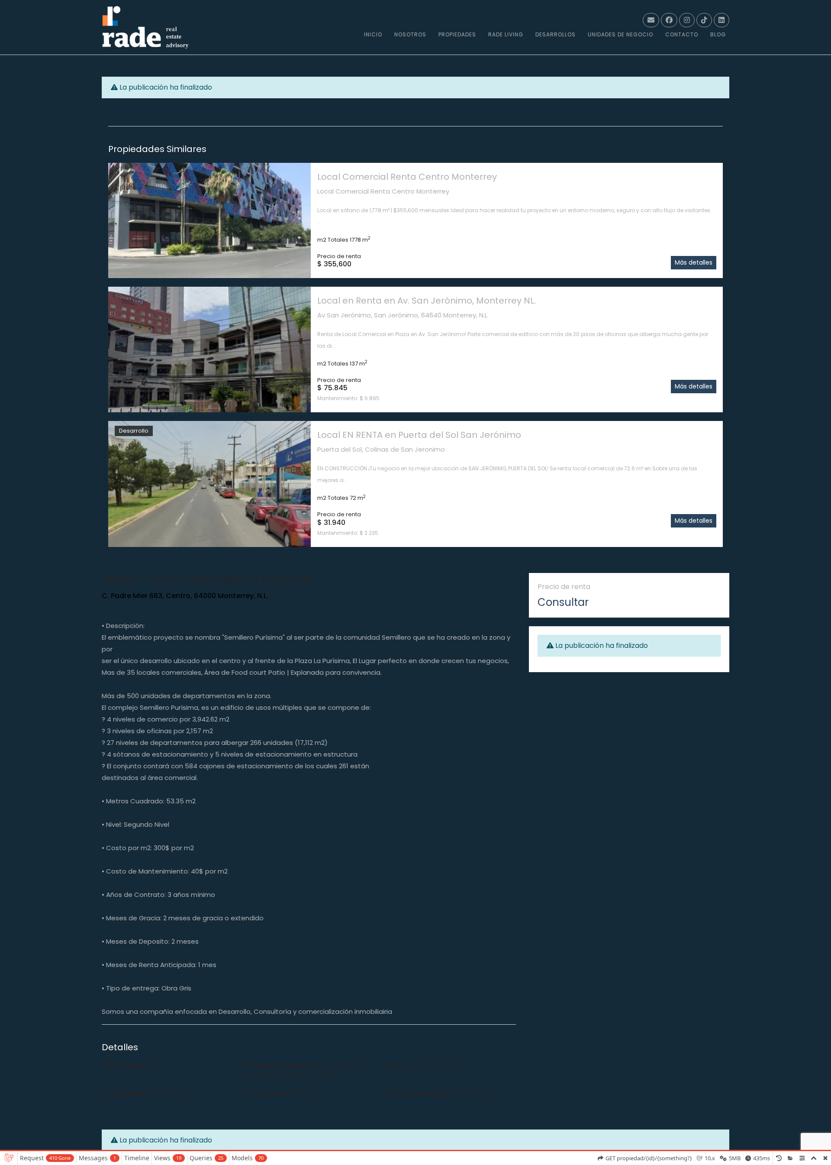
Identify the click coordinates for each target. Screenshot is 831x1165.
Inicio (373, 34)
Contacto (681, 34)
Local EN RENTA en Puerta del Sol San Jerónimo (419, 435)
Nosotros (410, 34)
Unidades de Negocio (620, 34)
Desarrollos (555, 34)
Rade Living (505, 34)
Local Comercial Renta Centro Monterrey (407, 177)
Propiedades (457, 34)
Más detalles (693, 262)
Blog (718, 34)
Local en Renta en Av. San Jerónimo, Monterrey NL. (426, 300)
